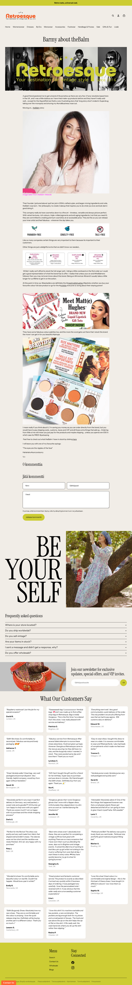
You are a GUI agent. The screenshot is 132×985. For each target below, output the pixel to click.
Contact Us (53, 961)
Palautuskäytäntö (44, 981)
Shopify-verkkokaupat (27, 981)
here (75, 439)
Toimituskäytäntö (83, 981)
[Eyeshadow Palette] (66, 381)
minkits (63, 285)
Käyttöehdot (71, 981)
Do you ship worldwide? (18, 630)
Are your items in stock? (18, 641)
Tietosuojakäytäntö (58, 981)
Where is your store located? (20, 625)
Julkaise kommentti (34, 517)
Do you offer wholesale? (18, 652)
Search (52, 957)
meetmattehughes (75, 283)
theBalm (36, 108)
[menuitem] (7, 27)
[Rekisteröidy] (123, 682)
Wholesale (53, 965)
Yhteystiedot (96, 981)
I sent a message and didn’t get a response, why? (31, 647)
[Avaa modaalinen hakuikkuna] (113, 15)
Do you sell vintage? (16, 636)
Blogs (51, 969)
